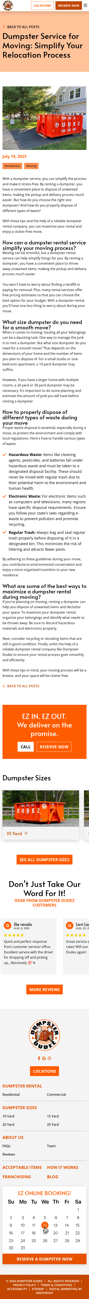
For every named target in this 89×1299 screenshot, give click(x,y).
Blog (52, 1176)
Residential (11, 1094)
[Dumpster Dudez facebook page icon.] (39, 1058)
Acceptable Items (22, 1167)
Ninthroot (44, 1293)
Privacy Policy (24, 1285)
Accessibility (17, 1289)
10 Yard (8, 1116)
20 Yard (8, 1124)
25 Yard (53, 1124)
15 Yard (53, 1116)
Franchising (16, 1176)
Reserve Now (68, 5)
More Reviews (44, 989)
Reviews (8, 1154)
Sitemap (38, 1289)
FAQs (6, 1146)
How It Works (62, 1167)
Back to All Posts (23, 27)
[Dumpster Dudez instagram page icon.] (49, 1058)
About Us (12, 1137)
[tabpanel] (41, 815)
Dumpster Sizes (19, 1107)
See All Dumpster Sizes (44, 859)
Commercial (56, 1094)
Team (51, 1146)
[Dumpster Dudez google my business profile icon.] (44, 1058)
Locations (42, 5)
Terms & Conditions (56, 1285)
